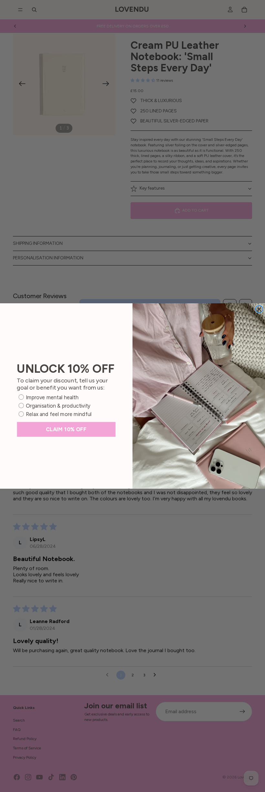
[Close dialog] (259, 309)
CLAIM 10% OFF (66, 429)
